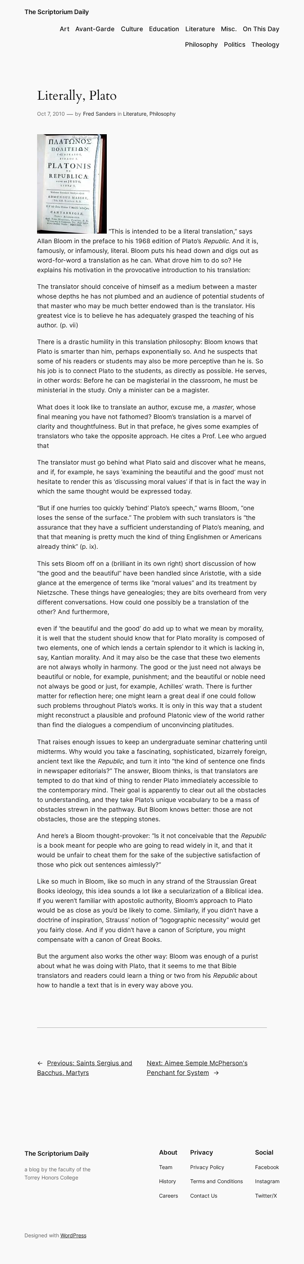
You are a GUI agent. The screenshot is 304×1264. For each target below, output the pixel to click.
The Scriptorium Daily (56, 12)
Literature (134, 113)
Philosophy (162, 113)
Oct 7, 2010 (51, 113)
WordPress (73, 1235)
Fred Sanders (99, 113)
